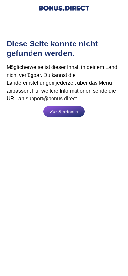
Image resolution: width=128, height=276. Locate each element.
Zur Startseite (64, 111)
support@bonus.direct (51, 98)
